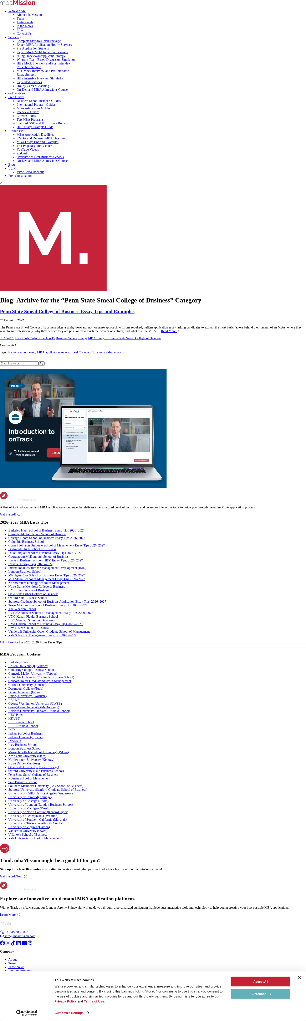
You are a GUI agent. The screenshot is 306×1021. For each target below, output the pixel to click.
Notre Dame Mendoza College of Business (36, 586)
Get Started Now (11, 876)
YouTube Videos (28, 149)
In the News (25, 26)
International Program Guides (36, 104)
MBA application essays (53, 352)
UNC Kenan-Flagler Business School (33, 616)
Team (20, 18)
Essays (82, 338)
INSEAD (14, 741)
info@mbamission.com (19, 936)
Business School (66, 338)
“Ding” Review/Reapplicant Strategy (41, 56)
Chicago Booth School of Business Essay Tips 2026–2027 (46, 538)
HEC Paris (15, 714)
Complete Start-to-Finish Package (39, 41)
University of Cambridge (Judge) (30, 797)
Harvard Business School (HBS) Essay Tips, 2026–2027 (45, 560)
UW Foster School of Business (28, 627)
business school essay (22, 352)
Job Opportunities (20, 971)
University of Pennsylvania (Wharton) (33, 816)
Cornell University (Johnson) (27, 684)
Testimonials (25, 22)
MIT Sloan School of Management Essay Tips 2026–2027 (46, 579)
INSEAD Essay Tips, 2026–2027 (30, 564)
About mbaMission (29, 14)
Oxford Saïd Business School (27, 598)
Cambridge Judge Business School (31, 670)
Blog (11, 164)
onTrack (17, 93)
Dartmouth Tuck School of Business (32, 549)
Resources (15, 131)
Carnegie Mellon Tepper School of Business (37, 534)
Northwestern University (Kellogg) (31, 759)
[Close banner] (299, 977)
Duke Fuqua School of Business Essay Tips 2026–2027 (45, 553)
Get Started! (8, 514)
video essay (113, 352)
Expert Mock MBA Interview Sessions (42, 52)
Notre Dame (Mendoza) (24, 763)
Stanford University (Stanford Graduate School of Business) (47, 789)
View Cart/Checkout (30, 172)
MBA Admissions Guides (33, 108)
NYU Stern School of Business (29, 590)
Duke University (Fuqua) (24, 692)
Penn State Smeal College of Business (136, 338)
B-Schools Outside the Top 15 (35, 338)
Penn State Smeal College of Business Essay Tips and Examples (67, 311)
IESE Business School (23, 726)
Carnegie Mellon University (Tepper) (32, 673)
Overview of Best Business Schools (40, 157)
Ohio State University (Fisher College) (33, 767)
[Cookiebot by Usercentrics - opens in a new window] (27, 1013)
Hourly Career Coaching (33, 86)
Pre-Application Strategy (33, 48)
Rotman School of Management (29, 778)
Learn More (8, 914)
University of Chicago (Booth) (28, 801)
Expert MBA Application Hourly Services (44, 44)
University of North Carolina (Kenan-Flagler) (38, 812)
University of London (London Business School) (40, 804)
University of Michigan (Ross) (28, 808)
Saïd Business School (22, 782)
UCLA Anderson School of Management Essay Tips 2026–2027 (50, 613)
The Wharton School (22, 609)
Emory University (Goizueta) (27, 696)
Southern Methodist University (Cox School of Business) (45, 786)
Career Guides (26, 116)
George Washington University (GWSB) (35, 703)
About (12, 959)
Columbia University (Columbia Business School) (41, 677)
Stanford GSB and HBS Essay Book (41, 123)
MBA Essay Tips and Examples (37, 142)
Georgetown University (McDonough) (33, 707)
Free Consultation (20, 175)
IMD (11, 729)
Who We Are (17, 11)
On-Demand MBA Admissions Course (42, 89)
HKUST (14, 718)
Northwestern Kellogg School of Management (38, 583)
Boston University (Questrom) (28, 666)
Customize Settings (69, 1013)
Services (13, 37)
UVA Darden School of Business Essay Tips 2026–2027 (45, 624)
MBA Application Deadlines (35, 134)
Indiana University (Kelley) (26, 737)
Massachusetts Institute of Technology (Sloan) (38, 752)
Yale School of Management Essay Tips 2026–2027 (42, 635)
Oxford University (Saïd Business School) (36, 771)
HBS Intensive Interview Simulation (40, 78)
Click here (7, 642)
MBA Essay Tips (99, 338)
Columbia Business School (26, 541)
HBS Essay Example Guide (35, 127)
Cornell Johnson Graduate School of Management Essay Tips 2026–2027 (56, 545)
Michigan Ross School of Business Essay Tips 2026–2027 (46, 575)
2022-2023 (7, 338)
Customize (258, 993)
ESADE (13, 699)
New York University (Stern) (27, 756)
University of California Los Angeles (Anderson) (40, 793)
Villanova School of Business (27, 834)
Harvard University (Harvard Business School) (39, 711)
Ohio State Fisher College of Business (33, 594)
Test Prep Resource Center (34, 145)
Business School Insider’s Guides (39, 101)
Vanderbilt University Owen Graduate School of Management (49, 631)
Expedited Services (29, 82)
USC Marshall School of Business (30, 620)
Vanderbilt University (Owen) (27, 831)
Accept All (260, 981)
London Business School (24, 571)
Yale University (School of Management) (35, 838)
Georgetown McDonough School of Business (38, 556)
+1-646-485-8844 (16, 932)
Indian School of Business (25, 733)
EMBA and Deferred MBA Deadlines (42, 138)
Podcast (22, 153)
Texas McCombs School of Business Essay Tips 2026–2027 (47, 605)
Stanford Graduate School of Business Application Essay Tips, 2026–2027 (57, 601)
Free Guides (16, 97)
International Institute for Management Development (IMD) (47, 568)
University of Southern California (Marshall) (37, 819)
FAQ (20, 29)
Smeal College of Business (87, 352)
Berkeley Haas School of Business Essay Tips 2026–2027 (46, 530)
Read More (169, 331)
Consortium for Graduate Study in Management (39, 681)
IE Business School (21, 722)
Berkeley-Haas (18, 662)
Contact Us (24, 33)
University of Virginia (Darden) (29, 827)
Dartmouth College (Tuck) (25, 688)
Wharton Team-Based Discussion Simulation (46, 59)
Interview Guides (28, 112)
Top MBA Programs (30, 119)
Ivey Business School (22, 744)
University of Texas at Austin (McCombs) (35, 823)
